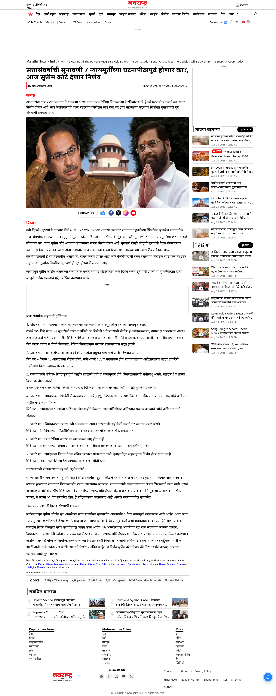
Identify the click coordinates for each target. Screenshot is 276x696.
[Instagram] (126, 213)
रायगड (106, 663)
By (40, 85)
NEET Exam (76, 22)
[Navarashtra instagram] (116, 676)
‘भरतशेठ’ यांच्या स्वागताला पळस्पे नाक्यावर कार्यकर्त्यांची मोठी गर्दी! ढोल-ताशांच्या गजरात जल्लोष (231, 285)
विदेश (165, 14)
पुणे (101, 14)
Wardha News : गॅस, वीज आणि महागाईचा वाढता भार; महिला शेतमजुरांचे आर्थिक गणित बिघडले (229, 269)
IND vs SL (50, 22)
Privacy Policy (203, 671)
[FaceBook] (111, 213)
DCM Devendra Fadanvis (145, 580)
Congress (119, 580)
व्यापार (212, 14)
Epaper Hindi (211, 679)
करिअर (180, 642)
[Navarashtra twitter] (237, 22)
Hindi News (171, 679)
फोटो (178, 650)
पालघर (106, 659)
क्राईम (154, 14)
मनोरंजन (198, 14)
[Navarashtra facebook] (231, 22)
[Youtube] (133, 213)
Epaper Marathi (190, 679)
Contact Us (171, 671)
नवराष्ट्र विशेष (180, 14)
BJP (108, 580)
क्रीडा (143, 14)
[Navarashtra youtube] (243, 22)
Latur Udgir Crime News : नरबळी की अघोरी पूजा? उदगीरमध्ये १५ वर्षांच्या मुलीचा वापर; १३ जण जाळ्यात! (232, 315)
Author (168, 687)
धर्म (177, 634)
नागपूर (111, 14)
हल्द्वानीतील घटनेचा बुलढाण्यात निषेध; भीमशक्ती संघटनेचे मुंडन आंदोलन (231, 300)
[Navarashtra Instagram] (248, 22)
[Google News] (226, 23)
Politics (63, 22)
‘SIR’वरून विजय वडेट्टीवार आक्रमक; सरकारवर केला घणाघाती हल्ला (230, 346)
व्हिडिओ (180, 663)
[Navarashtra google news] (101, 676)
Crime (108, 22)
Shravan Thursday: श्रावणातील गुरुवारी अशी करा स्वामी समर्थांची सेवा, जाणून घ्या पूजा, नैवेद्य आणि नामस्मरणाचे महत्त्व (231, 170)
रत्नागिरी (107, 654)
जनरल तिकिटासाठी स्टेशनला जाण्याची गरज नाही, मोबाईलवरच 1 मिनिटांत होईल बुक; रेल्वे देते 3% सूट (231, 216)
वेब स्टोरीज (35, 659)
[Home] (30, 15)
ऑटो (178, 638)
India (53, 61)
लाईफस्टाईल (36, 642)
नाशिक (106, 650)
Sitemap (236, 679)
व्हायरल (180, 646)
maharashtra (93, 22)
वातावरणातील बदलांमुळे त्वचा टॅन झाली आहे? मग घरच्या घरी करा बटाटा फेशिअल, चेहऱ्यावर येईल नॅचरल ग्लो (232, 231)
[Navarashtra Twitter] (131, 676)
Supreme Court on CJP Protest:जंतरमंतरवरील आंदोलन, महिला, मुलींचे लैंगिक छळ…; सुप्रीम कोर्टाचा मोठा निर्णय (59, 614)
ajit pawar (78, 580)
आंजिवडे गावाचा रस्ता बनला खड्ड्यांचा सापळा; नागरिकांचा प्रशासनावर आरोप (231, 254)
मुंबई (92, 14)
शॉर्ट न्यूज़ (50, 14)
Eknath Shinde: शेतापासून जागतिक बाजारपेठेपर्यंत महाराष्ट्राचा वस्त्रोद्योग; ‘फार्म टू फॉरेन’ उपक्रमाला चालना (56, 602)
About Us (186, 671)
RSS (225, 679)
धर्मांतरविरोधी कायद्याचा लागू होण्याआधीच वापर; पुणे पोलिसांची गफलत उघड (229, 185)
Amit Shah (96, 580)
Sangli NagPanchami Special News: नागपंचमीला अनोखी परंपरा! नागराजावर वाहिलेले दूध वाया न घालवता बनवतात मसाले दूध (230, 331)
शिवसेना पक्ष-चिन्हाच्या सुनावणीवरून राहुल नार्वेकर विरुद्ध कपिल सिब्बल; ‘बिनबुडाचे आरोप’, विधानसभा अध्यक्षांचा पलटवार (142, 614)
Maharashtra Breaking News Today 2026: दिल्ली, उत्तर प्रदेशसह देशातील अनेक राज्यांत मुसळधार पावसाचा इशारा (230, 154)
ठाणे (104, 646)
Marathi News (36, 61)
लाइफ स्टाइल (127, 14)
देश (38, 14)
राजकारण (78, 14)
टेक (223, 14)
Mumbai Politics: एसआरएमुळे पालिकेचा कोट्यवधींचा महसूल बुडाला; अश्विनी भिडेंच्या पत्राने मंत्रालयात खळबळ (231, 200)
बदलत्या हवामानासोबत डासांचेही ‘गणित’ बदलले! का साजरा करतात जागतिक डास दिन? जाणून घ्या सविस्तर (232, 138)
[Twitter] (118, 213)
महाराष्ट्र (64, 14)
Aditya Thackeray (56, 580)
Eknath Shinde (174, 580)
